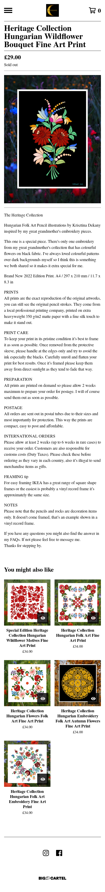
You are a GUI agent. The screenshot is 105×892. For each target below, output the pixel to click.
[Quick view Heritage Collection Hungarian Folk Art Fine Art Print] (93, 618)
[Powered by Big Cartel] (52, 878)
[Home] (52, 10)
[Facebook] (59, 853)
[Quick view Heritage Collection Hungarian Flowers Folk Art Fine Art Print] (42, 698)
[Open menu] (8, 10)
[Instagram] (46, 853)
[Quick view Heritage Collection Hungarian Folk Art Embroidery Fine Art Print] (42, 779)
